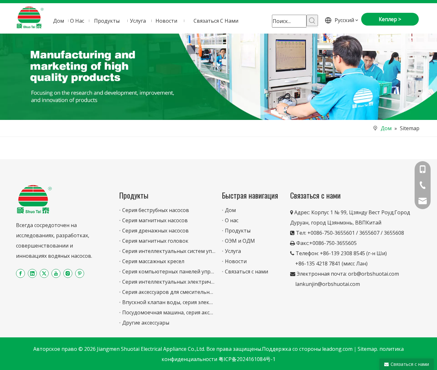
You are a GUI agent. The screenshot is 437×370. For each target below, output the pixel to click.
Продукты (237, 230)
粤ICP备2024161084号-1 (247, 359)
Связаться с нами (246, 271)
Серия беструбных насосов (155, 210)
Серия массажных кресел (153, 261)
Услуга (233, 251)
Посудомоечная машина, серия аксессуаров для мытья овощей (201, 312)
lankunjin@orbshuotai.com (327, 283)
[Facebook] (20, 273)
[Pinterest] (79, 273)
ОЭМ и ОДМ (240, 240)
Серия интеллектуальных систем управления (179, 251)
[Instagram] (67, 273)
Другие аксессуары (145, 322)
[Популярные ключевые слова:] (312, 20)
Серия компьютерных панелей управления (176, 271)
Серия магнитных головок (155, 240)
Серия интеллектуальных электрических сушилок (184, 281)
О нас (231, 220)
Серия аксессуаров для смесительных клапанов (182, 291)
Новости (236, 261)
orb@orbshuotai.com (373, 273)
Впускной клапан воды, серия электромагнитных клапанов (197, 302)
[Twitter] (44, 273)
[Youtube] (56, 273)
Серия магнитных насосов (155, 220)
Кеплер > (390, 19)
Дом (230, 210)
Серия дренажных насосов (155, 230)
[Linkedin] (32, 273)
